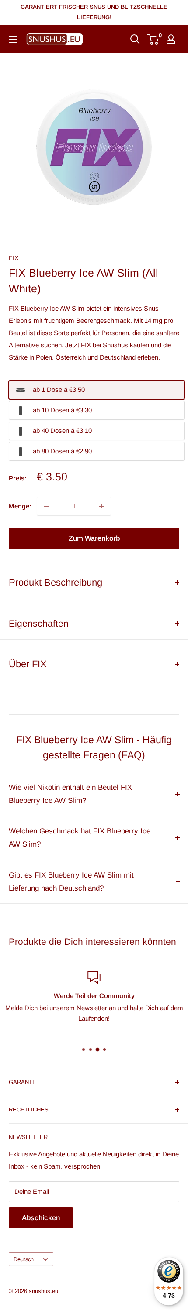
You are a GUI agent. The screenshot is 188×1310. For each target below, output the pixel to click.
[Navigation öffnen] (13, 39)
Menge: (20, 506)
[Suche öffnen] (135, 39)
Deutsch (24, 1259)
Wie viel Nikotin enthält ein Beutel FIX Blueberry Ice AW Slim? (70, 794)
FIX (13, 257)
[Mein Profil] (171, 39)
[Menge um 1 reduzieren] (46, 506)
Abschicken (41, 1217)
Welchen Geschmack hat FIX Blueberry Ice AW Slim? (79, 837)
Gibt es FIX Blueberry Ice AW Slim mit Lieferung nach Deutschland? (71, 881)
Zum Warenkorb (94, 538)
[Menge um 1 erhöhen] (101, 506)
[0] (153, 39)
